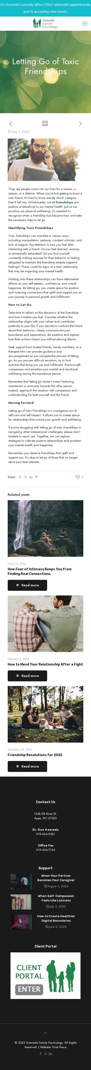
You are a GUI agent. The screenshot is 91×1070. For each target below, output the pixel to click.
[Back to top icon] (45, 1033)
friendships (64, 202)
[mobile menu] (85, 23)
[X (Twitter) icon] (45, 1053)
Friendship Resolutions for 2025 (35, 755)
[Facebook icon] (40, 1053)
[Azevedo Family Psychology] (45, 23)
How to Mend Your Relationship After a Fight (45, 664)
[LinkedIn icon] (50, 1053)
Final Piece (59, 1047)
